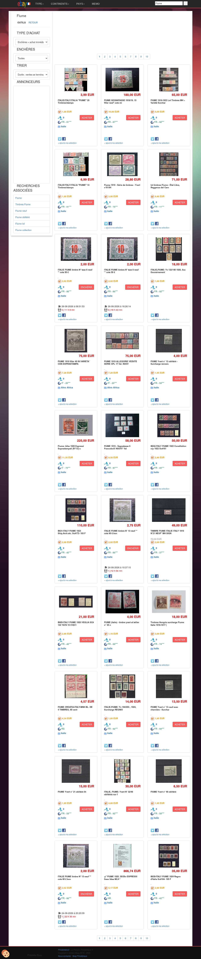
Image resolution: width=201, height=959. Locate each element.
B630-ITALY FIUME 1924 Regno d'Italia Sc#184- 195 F (166, 877)
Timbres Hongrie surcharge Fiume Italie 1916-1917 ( (167, 623)
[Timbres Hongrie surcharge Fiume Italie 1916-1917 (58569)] (168, 601)
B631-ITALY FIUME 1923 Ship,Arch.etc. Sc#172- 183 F (72, 532)
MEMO (95, 4)
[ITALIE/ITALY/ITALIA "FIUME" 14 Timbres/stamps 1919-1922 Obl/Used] (76, 164)
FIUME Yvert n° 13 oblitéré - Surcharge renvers (164, 362)
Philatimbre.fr (63, 949)
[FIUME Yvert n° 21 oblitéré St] (76, 771)
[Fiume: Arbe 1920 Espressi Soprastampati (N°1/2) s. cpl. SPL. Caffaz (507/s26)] (76, 425)
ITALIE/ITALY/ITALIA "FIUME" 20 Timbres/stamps (73, 101)
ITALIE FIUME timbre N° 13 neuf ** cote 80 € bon (120, 532)
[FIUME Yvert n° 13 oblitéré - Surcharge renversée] (169, 340)
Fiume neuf (21, 210)
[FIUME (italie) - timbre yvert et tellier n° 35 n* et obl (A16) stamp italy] (122, 601)
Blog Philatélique (80, 956)
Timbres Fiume (22, 204)
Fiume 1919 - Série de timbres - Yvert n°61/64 (122, 186)
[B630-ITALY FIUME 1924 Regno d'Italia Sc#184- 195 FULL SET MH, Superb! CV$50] (169, 855)
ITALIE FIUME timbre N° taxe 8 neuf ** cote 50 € (75, 271)
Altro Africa (67, 387)
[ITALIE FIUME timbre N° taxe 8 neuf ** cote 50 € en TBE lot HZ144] (76, 249)
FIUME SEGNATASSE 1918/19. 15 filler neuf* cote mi (120, 101)
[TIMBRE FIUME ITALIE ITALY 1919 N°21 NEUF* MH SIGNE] (168, 510)
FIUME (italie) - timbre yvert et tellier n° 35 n (121, 623)
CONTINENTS (59, 4)
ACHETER (87, 117)
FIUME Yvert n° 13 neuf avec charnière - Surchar (164, 708)
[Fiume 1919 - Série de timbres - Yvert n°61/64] (122, 164)
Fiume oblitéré (22, 217)
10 (147, 56)
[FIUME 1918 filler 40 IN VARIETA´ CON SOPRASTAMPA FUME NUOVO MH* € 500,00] (76, 340)
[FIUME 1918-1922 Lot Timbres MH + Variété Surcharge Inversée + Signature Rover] (169, 79)
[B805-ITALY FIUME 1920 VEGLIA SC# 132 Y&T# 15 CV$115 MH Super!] (76, 602)
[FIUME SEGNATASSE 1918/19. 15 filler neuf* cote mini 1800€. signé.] (122, 79)
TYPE (38, 4)
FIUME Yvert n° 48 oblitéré (163, 791)
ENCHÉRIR (86, 287)
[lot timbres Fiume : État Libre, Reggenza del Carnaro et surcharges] (169, 164)
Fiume (18, 197)
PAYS (79, 4)
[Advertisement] (31, 135)
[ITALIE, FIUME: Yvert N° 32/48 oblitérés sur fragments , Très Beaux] (122, 771)
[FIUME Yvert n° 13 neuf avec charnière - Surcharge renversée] (168, 686)
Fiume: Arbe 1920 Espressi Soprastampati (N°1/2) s (71, 447)
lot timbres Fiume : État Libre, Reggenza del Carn (165, 186)
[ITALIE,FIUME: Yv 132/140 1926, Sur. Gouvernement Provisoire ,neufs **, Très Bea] (168, 249)
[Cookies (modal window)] (5, 953)
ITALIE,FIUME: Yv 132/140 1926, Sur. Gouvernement (168, 271)
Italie (63, 126)
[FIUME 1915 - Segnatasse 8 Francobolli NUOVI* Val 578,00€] (122, 425)
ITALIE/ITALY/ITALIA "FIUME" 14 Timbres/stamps (73, 186)
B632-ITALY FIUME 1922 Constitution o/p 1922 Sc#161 (168, 447)
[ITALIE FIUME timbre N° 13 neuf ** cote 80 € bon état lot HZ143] (122, 510)
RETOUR (33, 22)
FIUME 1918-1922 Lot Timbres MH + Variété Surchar (168, 101)
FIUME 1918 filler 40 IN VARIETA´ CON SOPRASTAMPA (74, 362)
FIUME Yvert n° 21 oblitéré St (72, 791)
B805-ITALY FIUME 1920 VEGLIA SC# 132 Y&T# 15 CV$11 (76, 623)
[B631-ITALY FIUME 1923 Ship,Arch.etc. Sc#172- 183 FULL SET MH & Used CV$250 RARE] (76, 510)
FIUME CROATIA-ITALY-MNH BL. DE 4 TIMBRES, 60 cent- (75, 708)
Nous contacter (64, 956)
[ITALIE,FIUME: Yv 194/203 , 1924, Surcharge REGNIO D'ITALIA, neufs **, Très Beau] (122, 686)
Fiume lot (20, 223)
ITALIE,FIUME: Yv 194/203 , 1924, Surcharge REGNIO (120, 708)
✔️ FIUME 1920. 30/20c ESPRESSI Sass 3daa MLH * (120, 877)
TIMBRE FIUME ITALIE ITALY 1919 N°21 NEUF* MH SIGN (167, 532)
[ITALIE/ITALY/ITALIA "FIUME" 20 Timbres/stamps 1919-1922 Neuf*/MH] (76, 79)
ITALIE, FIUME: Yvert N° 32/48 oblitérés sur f (118, 793)
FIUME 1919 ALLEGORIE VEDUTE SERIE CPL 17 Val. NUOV (120, 362)
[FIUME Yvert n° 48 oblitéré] (168, 771)
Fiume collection (23, 230)
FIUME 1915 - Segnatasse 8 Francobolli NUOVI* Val (117, 447)
